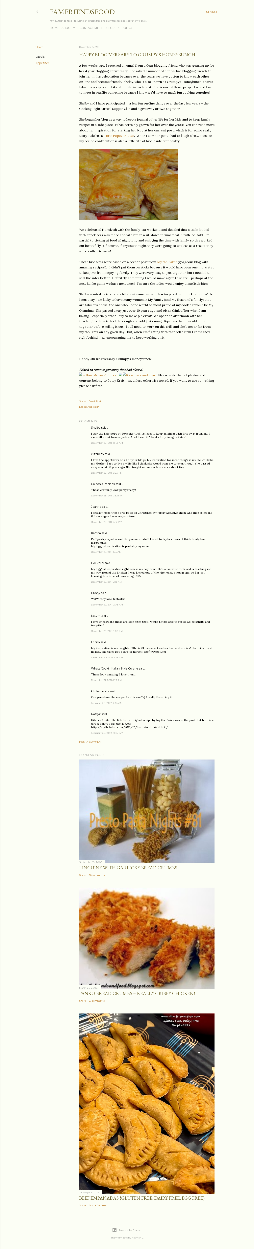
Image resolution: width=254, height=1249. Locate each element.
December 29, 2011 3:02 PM (107, 630)
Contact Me (89, 28)
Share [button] (39, 47)
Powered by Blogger (130, 1230)
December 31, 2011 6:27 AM (106, 680)
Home (54, 28)
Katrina (96, 533)
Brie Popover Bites (120, 136)
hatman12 (137, 1237)
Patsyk (96, 714)
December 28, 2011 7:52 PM (106, 495)
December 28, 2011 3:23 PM (106, 472)
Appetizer (42, 63)
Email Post (95, 401)
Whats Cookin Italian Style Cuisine (114, 668)
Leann (95, 642)
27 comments (97, 1000)
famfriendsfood (82, 11)
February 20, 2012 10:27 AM (107, 732)
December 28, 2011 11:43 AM (107, 442)
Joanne (96, 507)
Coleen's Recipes (103, 484)
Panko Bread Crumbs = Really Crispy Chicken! (137, 993)
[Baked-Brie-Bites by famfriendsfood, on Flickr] (128, 219)
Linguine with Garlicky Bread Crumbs (128, 868)
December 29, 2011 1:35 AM (106, 551)
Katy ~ (95, 616)
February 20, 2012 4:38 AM (106, 702)
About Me (69, 28)
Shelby (95, 427)
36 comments (97, 875)
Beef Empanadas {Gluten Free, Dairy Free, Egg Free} (142, 1198)
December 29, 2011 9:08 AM (107, 604)
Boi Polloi (97, 563)
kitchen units (100, 691)
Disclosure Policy (117, 28)
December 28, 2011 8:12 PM (106, 521)
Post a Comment (90, 741)
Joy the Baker (167, 262)
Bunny (95, 593)
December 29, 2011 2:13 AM (106, 581)
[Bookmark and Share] (140, 375)
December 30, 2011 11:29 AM (107, 657)
